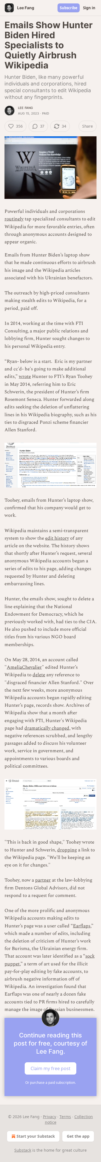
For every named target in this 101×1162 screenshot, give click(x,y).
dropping (67, 850)
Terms (65, 1116)
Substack (22, 1150)
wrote (25, 376)
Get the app (78, 1136)
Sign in (89, 7)
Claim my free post (50, 1068)
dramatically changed (46, 728)
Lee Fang (25, 108)
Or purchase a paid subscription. (50, 1082)
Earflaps (81, 926)
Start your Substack (36, 1136)
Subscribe (68, 7)
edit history (57, 538)
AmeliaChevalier (24, 667)
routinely (14, 219)
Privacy (49, 1116)
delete (39, 674)
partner (43, 880)
